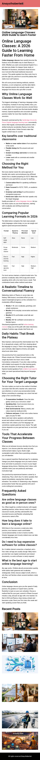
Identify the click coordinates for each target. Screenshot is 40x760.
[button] (22, 3)
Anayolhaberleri (12, 3)
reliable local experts (30, 369)
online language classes (24, 201)
